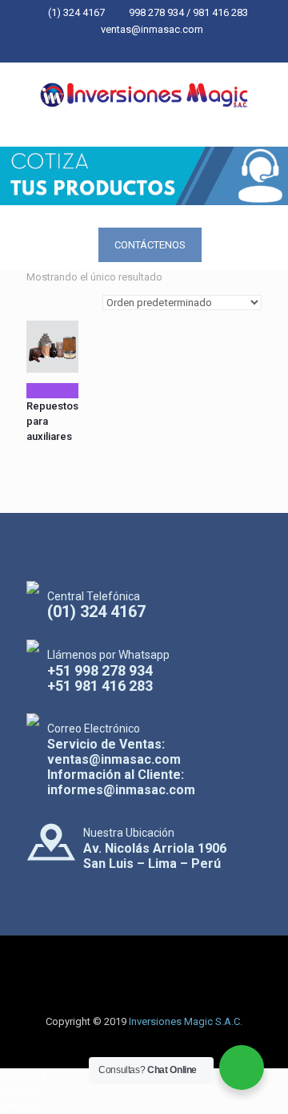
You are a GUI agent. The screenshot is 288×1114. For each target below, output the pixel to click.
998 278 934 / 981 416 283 (188, 12)
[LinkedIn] (154, 49)
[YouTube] (134, 49)
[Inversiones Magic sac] (144, 95)
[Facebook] (113, 49)
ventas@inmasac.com (152, 29)
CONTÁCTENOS (150, 245)
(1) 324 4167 (76, 12)
